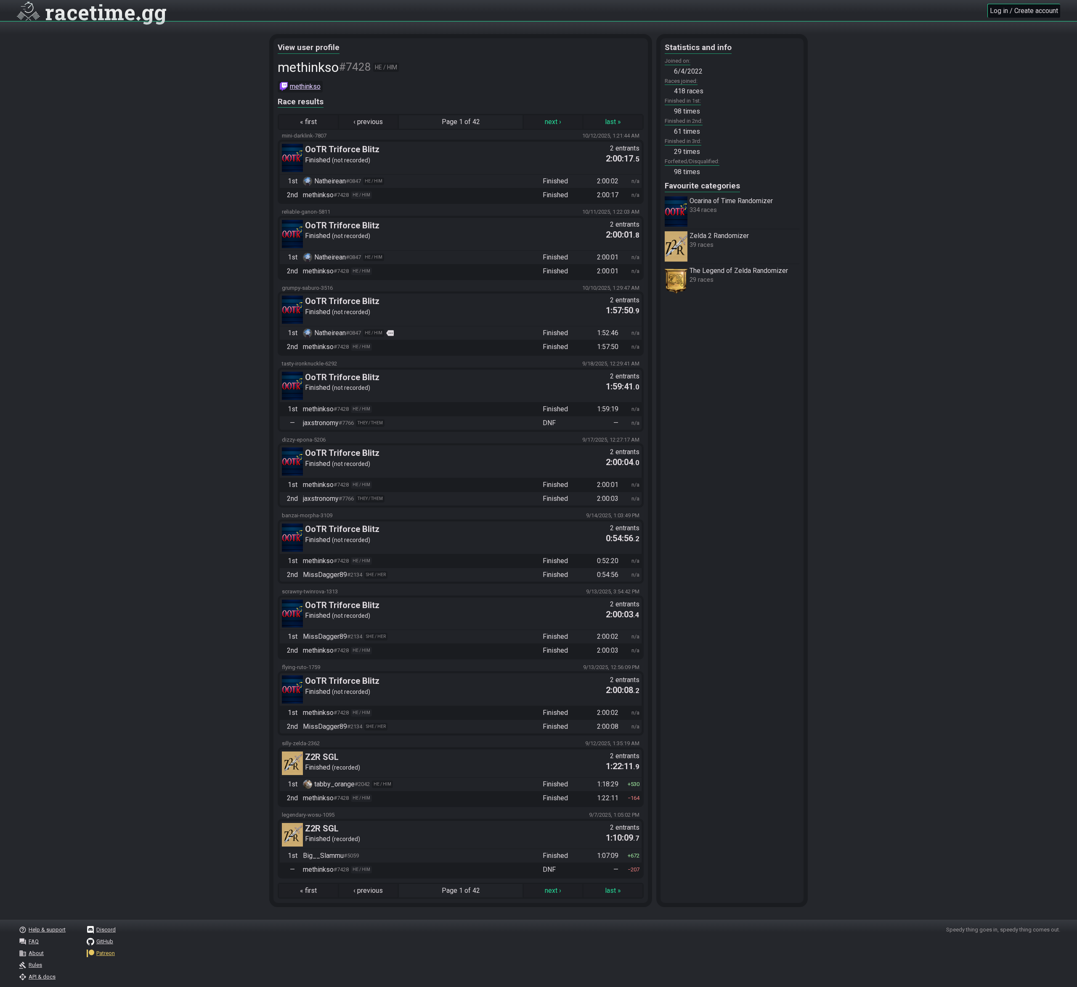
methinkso (305, 86)
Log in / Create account (1024, 11)
